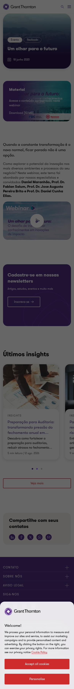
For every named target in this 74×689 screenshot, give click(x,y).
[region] (37, 645)
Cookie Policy (39, 652)
